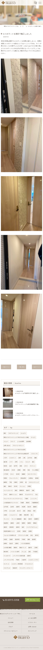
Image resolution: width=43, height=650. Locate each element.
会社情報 (28, 441)
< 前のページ (6, 367)
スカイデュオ (7, 568)
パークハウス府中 (14, 551)
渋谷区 (5, 539)
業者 (21, 466)
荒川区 (5, 466)
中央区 (23, 539)
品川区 (12, 506)
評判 (16, 462)
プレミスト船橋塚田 (17, 519)
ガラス (26, 466)
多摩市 (5, 543)
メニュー (6, 441)
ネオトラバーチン (32, 474)
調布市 (18, 527)
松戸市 (15, 466)
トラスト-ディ (34, 453)
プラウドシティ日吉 (23, 535)
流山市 (11, 543)
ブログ (5, 494)
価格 (35, 457)
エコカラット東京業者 (17, 564)
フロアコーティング (13, 433)
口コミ (12, 474)
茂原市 (18, 506)
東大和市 (6, 551)
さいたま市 (12, 511)
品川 (10, 466)
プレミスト (6, 519)
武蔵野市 (36, 519)
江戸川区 (6, 506)
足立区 (18, 474)
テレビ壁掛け (35, 470)
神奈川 (10, 486)
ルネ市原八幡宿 (7, 547)
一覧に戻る (21, 367)
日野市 (16, 543)
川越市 (11, 539)
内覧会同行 (23, 478)
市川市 (15, 486)
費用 (21, 515)
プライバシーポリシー (18, 445)
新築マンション (13, 494)
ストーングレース (8, 490)
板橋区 (23, 474)
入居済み (30, 478)
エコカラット (12, 457)
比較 (33, 490)
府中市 (36, 535)
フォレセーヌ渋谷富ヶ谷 (10, 535)
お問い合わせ (7, 445)
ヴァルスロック (29, 564)
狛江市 (29, 506)
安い (32, 515)
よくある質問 (20, 441)
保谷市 (30, 519)
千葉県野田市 (35, 502)
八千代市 (6, 474)
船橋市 (35, 506)
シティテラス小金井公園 (19, 555)
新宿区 (37, 478)
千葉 (10, 482)
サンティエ (6, 564)
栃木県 (34, 539)
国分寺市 (17, 539)
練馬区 (5, 482)
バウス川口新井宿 (25, 543)
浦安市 (5, 527)
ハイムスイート (13, 515)
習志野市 (6, 523)
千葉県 (22, 502)
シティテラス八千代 (9, 559)
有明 (24, 470)
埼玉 (29, 470)
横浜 (25, 519)
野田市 (27, 502)
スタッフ (12, 441)
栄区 (29, 551)
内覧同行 (11, 527)
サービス (33, 437)
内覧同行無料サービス (9, 531)
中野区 (29, 486)
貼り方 (19, 511)
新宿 (16, 490)
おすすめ (30, 457)
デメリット (33, 466)
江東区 (19, 470)
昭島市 (15, 547)
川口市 (13, 470)
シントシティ (33, 498)
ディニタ (24, 551)
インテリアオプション (32, 527)
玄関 (19, 457)
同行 (34, 511)
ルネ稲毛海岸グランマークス (11, 502)
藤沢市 (30, 547)
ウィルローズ (7, 555)
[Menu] (40, 2)
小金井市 (24, 559)
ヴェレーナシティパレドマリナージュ (13, 498)
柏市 (23, 527)
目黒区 (30, 531)
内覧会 (29, 511)
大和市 (21, 482)
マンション (22, 486)
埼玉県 (23, 506)
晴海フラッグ (23, 547)
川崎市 (15, 482)
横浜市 (21, 494)
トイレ (21, 462)
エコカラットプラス (33, 559)
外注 (31, 535)
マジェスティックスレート (26, 568)
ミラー (11, 462)
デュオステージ (29, 494)
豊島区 (35, 523)
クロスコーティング (34, 482)
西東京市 (22, 490)
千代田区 (35, 551)
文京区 (18, 531)
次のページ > (37, 367)
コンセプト (23, 433)
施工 (33, 462)
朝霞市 (23, 523)
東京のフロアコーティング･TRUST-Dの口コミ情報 (16, 437)
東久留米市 (6, 470)
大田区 (5, 515)
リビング (27, 462)
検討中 (28, 490)
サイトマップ (32, 631)
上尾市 (18, 523)
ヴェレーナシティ (13, 478)
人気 (24, 457)
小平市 (5, 511)
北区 (24, 511)
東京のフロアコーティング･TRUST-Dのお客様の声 (16, 453)
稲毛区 (24, 531)
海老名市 (15, 568)
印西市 (5, 478)
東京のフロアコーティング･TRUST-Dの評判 (14, 449)
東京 (5, 433)
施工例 (5, 462)
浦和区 (12, 523)
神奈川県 (26, 515)
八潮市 (36, 547)
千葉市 (26, 498)
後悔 (29, 539)
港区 (5, 486)
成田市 (28, 555)
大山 (36, 494)
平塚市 (17, 559)
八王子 (5, 457)
